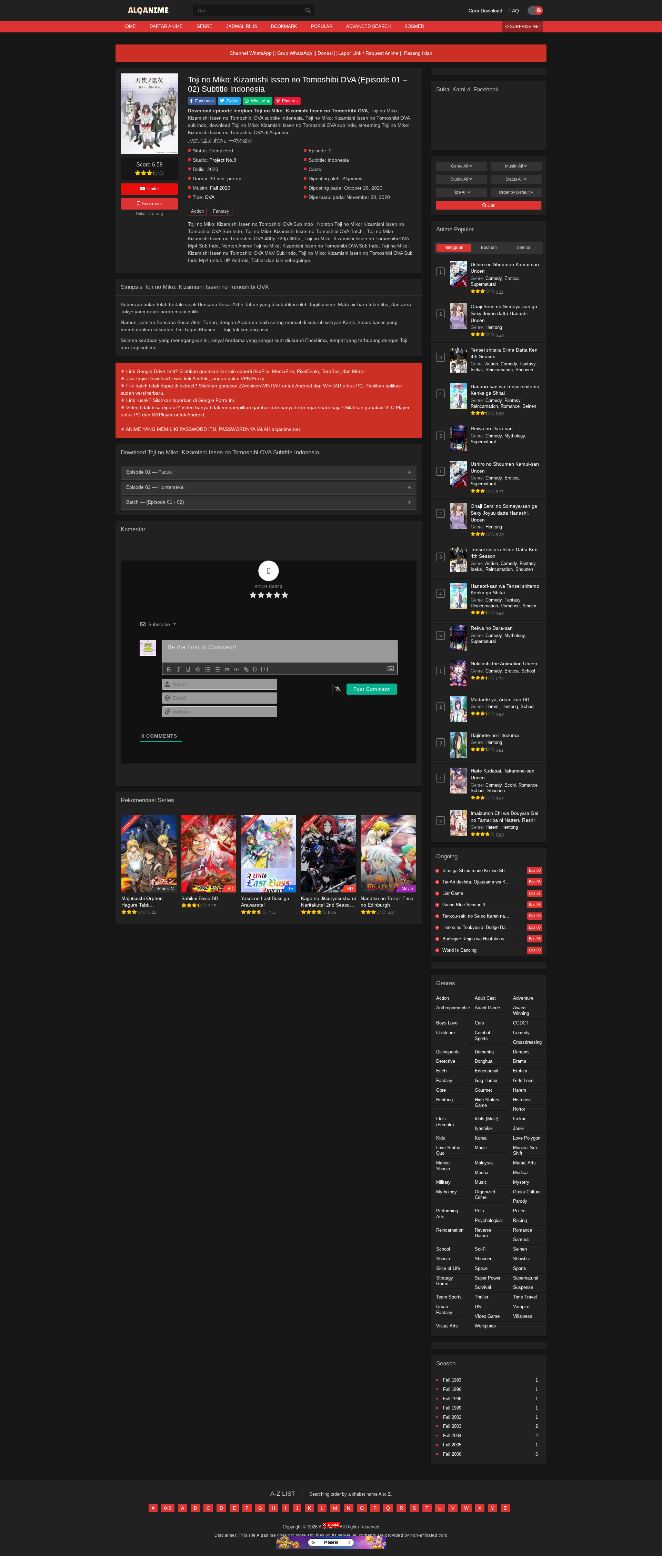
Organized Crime (485, 1194)
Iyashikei (484, 1128)
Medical (521, 1172)
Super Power (487, 1278)
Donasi (325, 53)
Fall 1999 (452, 1408)
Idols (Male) (486, 1118)
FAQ (514, 10)
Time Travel (525, 1297)
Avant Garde (487, 1007)
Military (443, 1182)
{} (255, 668)
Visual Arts (447, 1325)
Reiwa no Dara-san (492, 428)
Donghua (483, 1061)
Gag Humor (486, 1080)
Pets (479, 1210)
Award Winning (521, 1010)
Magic (481, 1147)
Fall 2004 (452, 1435)
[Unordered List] (217, 669)
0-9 (167, 1508)
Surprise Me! (524, 26)
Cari (491, 205)
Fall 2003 (452, 1426)
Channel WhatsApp (251, 53)
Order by (514, 192)
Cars (479, 1022)
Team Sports (449, 1297)
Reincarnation (499, 369)
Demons (521, 1051)
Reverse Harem (483, 1233)
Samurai (521, 1239)
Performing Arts (447, 1213)
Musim (514, 166)
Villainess (522, 1316)
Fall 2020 (220, 188)
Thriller (481, 1297)
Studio (459, 179)
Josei (518, 1128)
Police (519, 1210)
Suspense (523, 1287)
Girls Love (523, 1080)
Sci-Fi (481, 1249)
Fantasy (221, 211)
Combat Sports (482, 1035)
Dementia (484, 1051)
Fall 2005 (452, 1444)
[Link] (246, 669)
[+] (265, 668)
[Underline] (188, 669)
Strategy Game (444, 1280)
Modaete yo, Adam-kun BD (500, 699)
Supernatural (483, 284)
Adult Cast (485, 998)
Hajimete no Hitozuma (495, 735)
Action (197, 211)
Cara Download (485, 10)
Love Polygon (526, 1138)
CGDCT (521, 1022)
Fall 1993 (452, 1380)
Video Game (487, 1316)
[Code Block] (236, 669)
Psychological (489, 1220)
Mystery (521, 1182)
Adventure (523, 998)
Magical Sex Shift (525, 1150)
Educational (486, 1070)
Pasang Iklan (418, 53)
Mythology (514, 435)
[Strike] (198, 669)
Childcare (445, 1032)
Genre (459, 166)
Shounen (524, 369)
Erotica (511, 278)
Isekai (477, 369)
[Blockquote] (227, 669)
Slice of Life (448, 1268)
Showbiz (521, 1258)
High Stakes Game (487, 1102)
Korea (481, 1138)
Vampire (521, 1306)
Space (481, 1268)
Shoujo (443, 1258)
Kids (440, 1138)
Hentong (493, 327)
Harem (492, 706)
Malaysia (484, 1162)
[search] (308, 10)
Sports (519, 1268)
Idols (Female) (445, 1121)
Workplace (485, 1325)
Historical (522, 1099)
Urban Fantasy (444, 1309)
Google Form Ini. (216, 400)
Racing (520, 1220)
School (528, 671)
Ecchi (510, 785)
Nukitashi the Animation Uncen (504, 663)
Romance (510, 406)
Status (514, 179)
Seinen (529, 406)
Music (481, 1182)
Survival (483, 1287)
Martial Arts (524, 1162)
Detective (445, 1061)
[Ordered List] (207, 669)
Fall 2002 (452, 1417)
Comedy (493, 278)
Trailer (152, 188)
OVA (209, 197)
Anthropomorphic (453, 1007)
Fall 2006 (452, 1454)
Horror (519, 1109)
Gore (441, 1090)
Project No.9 (222, 160)
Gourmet (483, 1090)
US (478, 1306)
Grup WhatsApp (294, 53)
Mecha (481, 1172)
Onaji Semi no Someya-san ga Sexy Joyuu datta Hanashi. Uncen (504, 313)
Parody (520, 1201)
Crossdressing (527, 1042)
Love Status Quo (448, 1150)
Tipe (460, 192)
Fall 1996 (452, 1389)
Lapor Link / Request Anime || (371, 53)
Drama (519, 1061)
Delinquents (448, 1051)
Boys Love (447, 1022)
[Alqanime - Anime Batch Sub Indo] (149, 14)
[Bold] (169, 669)
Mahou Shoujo (443, 1165)
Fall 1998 (452, 1398)
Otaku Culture (527, 1191)
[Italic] (178, 669)
